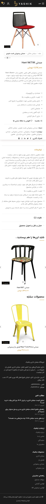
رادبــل (18, 501)
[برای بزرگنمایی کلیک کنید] (38, 44)
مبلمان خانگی (31, 53)
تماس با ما (40, 436)
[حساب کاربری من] (8, 3)
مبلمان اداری (40, 456)
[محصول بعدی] (5, 58)
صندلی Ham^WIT (23, 287)
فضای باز (41, 460)
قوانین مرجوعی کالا (38, 487)
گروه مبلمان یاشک (12, 497)
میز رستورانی (40, 468)
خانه (39, 53)
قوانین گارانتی (39, 483)
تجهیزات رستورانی (30, 131)
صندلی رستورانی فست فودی (15, 53)
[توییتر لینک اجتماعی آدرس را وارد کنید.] (27, 138)
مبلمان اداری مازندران (23, 134)
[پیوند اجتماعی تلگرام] (19, 138)
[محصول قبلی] (10, 58)
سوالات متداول (39, 479)
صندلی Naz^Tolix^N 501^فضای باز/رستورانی (23, 347)
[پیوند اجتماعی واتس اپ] (22, 138)
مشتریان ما (40, 444)
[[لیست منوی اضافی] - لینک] (23, 378)
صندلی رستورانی (17, 131)
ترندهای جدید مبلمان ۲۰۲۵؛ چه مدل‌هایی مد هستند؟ (26, 418)
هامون (13, 134)
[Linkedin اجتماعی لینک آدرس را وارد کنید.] (24, 138)
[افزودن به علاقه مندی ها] (23, 282)
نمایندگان (41, 440)
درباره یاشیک (40, 432)
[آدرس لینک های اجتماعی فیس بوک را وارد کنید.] (30, 138)
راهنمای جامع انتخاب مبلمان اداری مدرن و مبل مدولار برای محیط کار (24, 410)
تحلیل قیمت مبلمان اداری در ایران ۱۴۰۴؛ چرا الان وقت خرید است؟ (24, 401)
